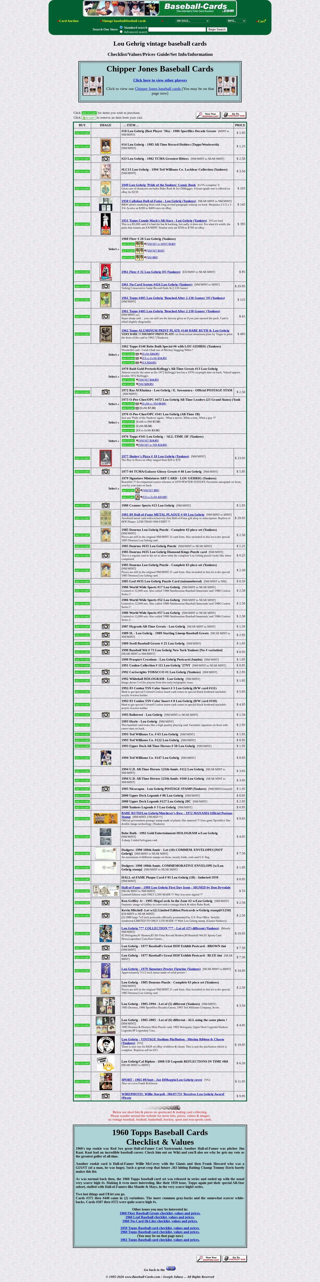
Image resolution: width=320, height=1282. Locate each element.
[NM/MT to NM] (152, 445)
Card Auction (68, 21)
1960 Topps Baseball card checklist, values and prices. (160, 1232)
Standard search (135, 27)
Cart (262, 21)
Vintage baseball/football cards (124, 21)
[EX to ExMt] (154, 358)
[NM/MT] (155, 250)
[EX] (149, 362)
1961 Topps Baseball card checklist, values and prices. (160, 1240)
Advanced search (135, 32)
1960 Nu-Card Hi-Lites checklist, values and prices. (160, 1221)
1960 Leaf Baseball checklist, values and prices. (160, 1217)
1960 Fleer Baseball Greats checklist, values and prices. (160, 1213)
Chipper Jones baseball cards (158, 88)
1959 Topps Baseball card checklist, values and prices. (160, 1228)
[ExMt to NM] (154, 403)
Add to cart (82, 133)
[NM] (152, 257)
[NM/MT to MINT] (160, 244)
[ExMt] (150, 353)
